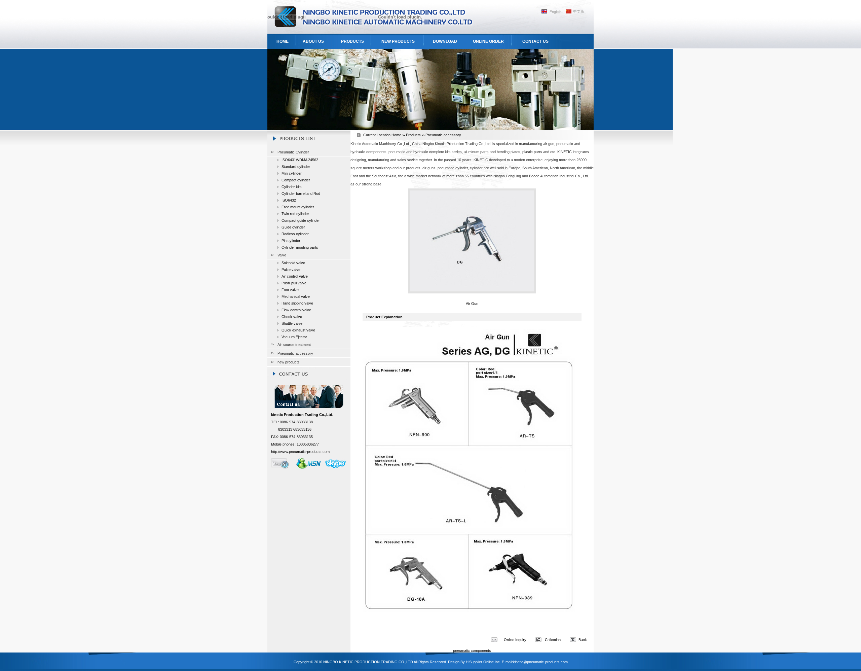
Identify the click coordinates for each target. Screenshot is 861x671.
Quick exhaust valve (298, 330)
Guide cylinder (293, 227)
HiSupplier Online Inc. (483, 662)
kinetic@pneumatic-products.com (540, 662)
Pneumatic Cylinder (293, 152)
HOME (282, 41)
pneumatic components (472, 650)
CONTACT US (535, 41)
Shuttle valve (292, 323)
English (555, 12)
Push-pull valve (294, 283)
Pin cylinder (291, 241)
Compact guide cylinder (301, 220)
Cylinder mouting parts (300, 247)
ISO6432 (289, 200)
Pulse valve (291, 270)
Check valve (292, 317)
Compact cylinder (296, 180)
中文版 (578, 11)
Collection (553, 640)
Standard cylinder (296, 167)
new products (288, 362)
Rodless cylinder (295, 234)
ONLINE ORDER (488, 41)
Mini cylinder (292, 173)
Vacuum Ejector (294, 337)
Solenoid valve (293, 263)
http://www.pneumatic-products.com (300, 452)
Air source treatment (294, 345)
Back (582, 640)
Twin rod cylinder (295, 214)
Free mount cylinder (298, 207)
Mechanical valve (296, 296)
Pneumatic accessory (295, 353)
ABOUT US (313, 41)
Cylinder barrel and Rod (301, 193)
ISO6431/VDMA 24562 (300, 160)
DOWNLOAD (445, 41)
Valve (281, 255)
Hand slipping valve (297, 303)
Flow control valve (296, 310)
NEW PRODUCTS (398, 41)
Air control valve (295, 276)
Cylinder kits (292, 187)
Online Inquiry (515, 640)
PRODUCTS (352, 41)
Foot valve (290, 290)
